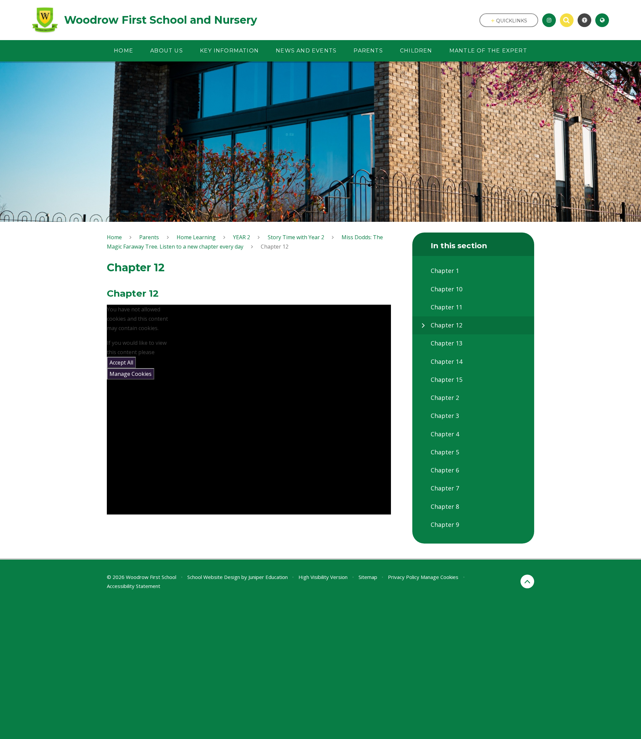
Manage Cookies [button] (439, 577)
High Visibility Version (323, 577)
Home (114, 237)
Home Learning (196, 237)
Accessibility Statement (133, 586)
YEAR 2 (241, 237)
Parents (149, 237)
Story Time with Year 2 (296, 237)
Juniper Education (268, 577)
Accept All (121, 362)
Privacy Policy (403, 577)
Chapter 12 (274, 246)
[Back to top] (527, 581)
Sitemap (368, 577)
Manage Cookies (131, 374)
